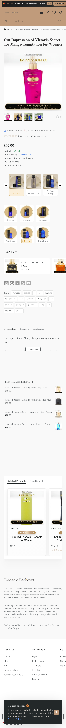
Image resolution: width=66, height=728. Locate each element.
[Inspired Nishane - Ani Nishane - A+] (12, 266)
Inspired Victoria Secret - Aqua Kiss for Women (28, 424)
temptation (10, 298)
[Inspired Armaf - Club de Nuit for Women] (58, 389)
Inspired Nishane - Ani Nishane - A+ (34, 262)
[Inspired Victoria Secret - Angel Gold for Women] (58, 414)
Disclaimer (38, 329)
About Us (9, 649)
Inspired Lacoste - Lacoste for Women (26, 539)
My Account (39, 649)
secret (27, 292)
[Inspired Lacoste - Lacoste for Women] (27, 508)
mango (48, 292)
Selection (9, 171)
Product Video (14, 130)
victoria (16, 292)
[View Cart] (60, 12)
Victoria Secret (25, 154)
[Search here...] (60, 21)
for (40, 292)
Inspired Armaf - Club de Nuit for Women (26, 387)
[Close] (62, 3)
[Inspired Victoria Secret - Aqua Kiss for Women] (58, 426)
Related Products (16, 481)
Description (10, 329)
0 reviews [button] (23, 136)
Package (9, 200)
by (49, 304)
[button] (7, 117)
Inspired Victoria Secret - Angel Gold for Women (28, 411)
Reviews (24, 329)
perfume (32, 304)
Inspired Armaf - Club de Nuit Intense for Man (28, 399)
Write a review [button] (39, 136)
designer (41, 298)
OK (56, 712)
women (30, 298)
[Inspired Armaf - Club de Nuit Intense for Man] (58, 401)
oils (42, 304)
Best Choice (10, 252)
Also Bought (36, 481)
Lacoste (14, 528)
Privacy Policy (14, 719)
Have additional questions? (41, 130)
